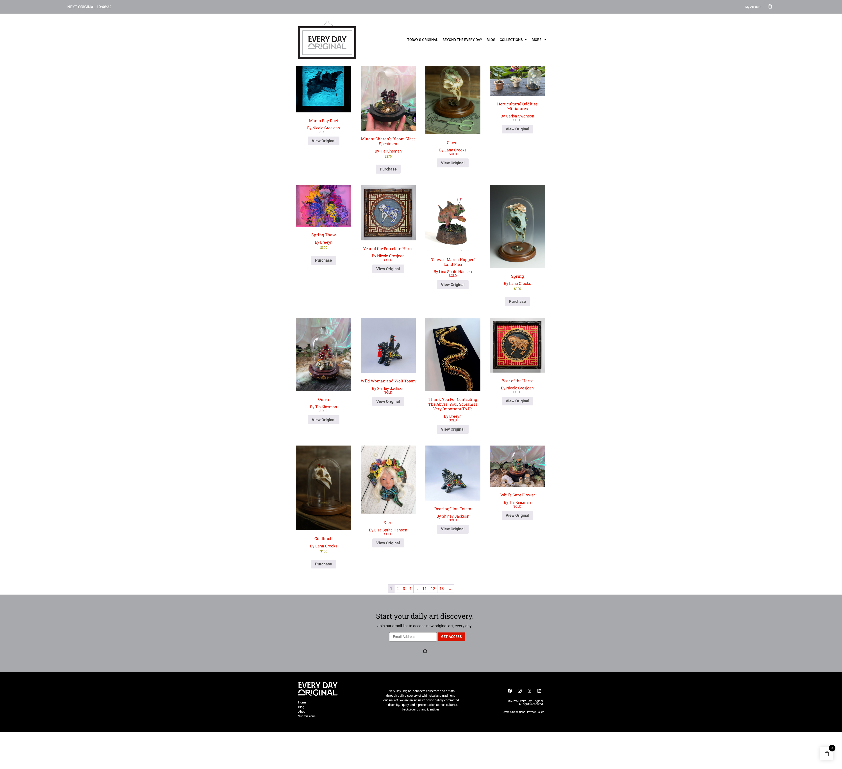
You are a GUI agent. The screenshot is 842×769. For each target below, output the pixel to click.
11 (424, 588)
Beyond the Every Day (462, 40)
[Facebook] (509, 690)
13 (441, 588)
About (302, 711)
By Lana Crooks (452, 146)
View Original (323, 141)
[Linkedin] (539, 690)
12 (433, 588)
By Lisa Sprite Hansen (452, 265)
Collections (511, 40)
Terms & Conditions (513, 712)
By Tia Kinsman (388, 147)
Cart (770, 6)
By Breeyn (323, 241)
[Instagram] (519, 690)
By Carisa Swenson (517, 109)
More (536, 40)
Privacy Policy (535, 712)
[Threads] (529, 690)
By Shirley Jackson (388, 384)
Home (302, 702)
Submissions (307, 716)
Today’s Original (422, 40)
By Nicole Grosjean (323, 124)
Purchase (388, 169)
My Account (753, 7)
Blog (491, 40)
